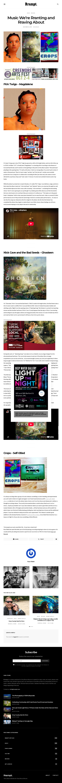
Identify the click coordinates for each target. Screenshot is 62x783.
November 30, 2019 (41, 578)
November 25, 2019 (16, 579)
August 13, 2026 (21, 623)
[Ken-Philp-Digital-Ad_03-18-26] (29, 335)
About (48, 775)
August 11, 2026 (15, 723)
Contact (55, 775)
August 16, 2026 (15, 711)
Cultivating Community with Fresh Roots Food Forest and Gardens (32, 702)
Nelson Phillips (50, 578)
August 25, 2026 (15, 697)
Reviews (33, 13)
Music (28, 13)
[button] (29, 626)
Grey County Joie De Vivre (16, 621)
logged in (15, 637)
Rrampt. (8, 775)
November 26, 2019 (27, 26)
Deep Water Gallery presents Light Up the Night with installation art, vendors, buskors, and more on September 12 (30, 414)
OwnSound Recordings (33, 514)
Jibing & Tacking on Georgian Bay (22, 721)
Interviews (10, 618)
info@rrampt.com (15, 689)
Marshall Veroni (12, 623)
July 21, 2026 (50, 623)
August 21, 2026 (15, 704)
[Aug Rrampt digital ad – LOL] (31, 147)
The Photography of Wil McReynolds (23, 695)
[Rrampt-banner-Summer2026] (31, 74)
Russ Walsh (36, 26)
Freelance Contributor (17, 580)
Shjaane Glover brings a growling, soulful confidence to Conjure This (45, 619)
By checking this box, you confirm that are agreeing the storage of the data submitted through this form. (32, 665)
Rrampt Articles (16, 569)
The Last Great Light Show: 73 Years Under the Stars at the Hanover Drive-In (35, 708)
